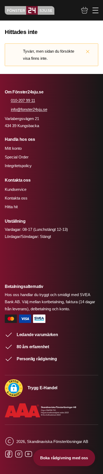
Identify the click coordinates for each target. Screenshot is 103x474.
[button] (14, 388)
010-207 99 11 (23, 100)
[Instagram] (19, 454)
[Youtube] (28, 454)
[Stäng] (87, 51)
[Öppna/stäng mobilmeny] (95, 10)
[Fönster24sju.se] (29, 10)
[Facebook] (9, 454)
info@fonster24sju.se (29, 109)
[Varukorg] (84, 10)
